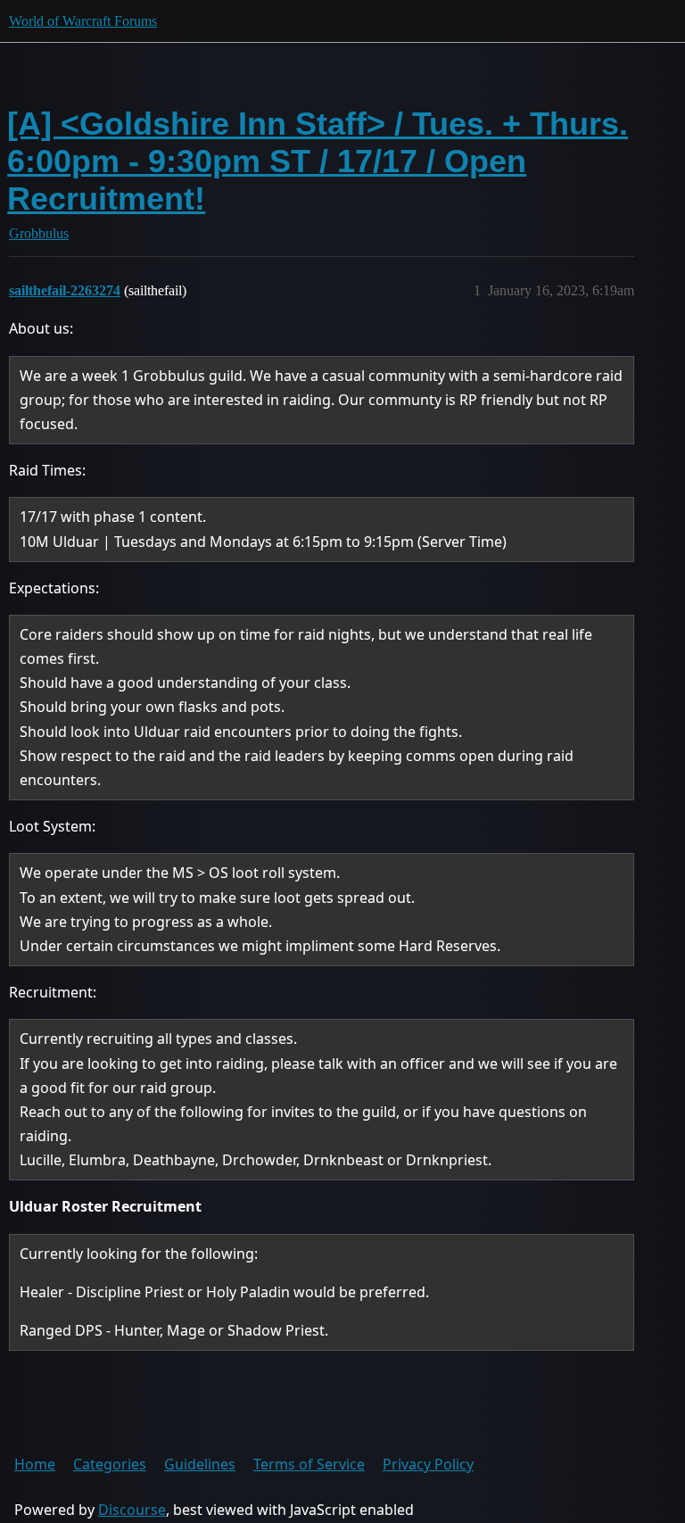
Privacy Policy (428, 1464)
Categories (109, 1464)
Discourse (132, 1509)
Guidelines (199, 1464)
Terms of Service (309, 1464)
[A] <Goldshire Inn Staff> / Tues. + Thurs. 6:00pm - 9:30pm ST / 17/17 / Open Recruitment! (317, 161)
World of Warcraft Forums (83, 21)
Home (34, 1464)
